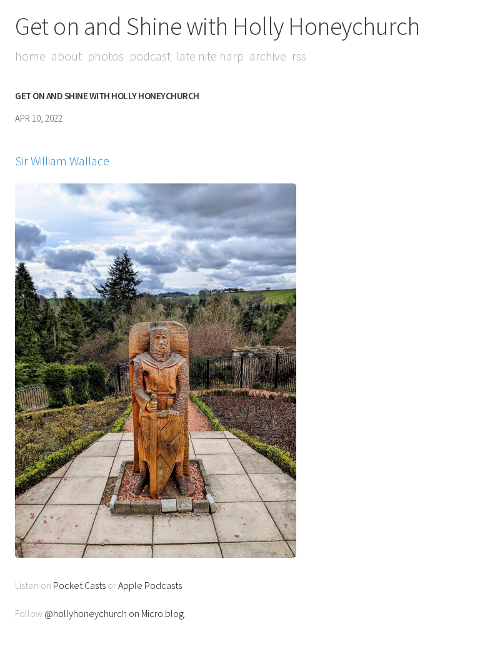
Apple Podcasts (150, 585)
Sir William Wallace (62, 160)
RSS (299, 56)
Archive (267, 56)
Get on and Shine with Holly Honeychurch (217, 26)
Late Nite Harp (210, 56)
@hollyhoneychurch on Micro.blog (114, 613)
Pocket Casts (79, 585)
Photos (106, 56)
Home (30, 56)
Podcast (150, 56)
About (66, 56)
